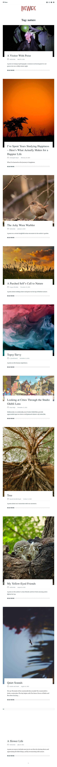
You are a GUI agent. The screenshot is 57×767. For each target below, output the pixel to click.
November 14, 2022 (24, 358)
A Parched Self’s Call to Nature (25, 283)
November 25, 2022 (25, 287)
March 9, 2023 (21, 59)
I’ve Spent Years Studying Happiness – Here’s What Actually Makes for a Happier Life (28, 150)
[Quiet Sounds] (28, 645)
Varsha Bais (12, 59)
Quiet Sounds (14, 682)
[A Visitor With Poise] (28, 41)
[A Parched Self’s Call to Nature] (28, 265)
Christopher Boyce (14, 157)
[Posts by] (8, 59)
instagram (49, 2)
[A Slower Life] (28, 725)
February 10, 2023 (25, 157)
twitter (47, 2)
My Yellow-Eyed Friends (21, 583)
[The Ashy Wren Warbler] (28, 200)
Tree (9, 495)
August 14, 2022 (25, 686)
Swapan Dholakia (14, 287)
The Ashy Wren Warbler (21, 225)
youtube (53, 2)
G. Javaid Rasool (14, 358)
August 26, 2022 (21, 587)
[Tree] (28, 462)
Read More (10, 70)
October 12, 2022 (27, 499)
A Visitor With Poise (19, 55)
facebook (51, 2)
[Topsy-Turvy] (28, 330)
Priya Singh (12, 407)
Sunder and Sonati (14, 686)
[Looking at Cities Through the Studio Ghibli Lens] (28, 388)
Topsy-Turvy (14, 354)
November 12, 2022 (22, 407)
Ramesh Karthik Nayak (15, 499)
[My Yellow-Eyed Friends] (28, 550)
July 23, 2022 (21, 744)
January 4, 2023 (21, 229)
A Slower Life (15, 741)
